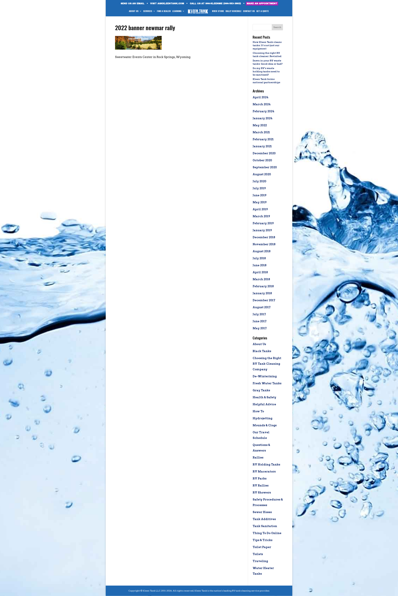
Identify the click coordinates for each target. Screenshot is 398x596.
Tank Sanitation (265, 526)
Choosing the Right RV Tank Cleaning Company (267, 363)
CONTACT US (249, 11)
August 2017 (262, 307)
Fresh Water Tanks (267, 383)
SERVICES (147, 11)
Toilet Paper (262, 547)
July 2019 (259, 188)
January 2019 (262, 230)
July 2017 (259, 314)
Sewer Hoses (262, 512)
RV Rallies (260, 485)
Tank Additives (264, 519)
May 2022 (260, 125)
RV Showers (262, 492)
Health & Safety (264, 397)
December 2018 (264, 237)
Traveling (260, 561)
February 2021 (263, 139)
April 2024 (260, 97)
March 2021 (261, 132)
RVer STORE (218, 11)
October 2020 (262, 160)
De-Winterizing (265, 376)
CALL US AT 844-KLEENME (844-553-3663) (215, 3)
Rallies (258, 457)
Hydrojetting (262, 418)
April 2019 (260, 209)
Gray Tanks (261, 390)
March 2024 (262, 104)
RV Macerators (264, 471)
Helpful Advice (264, 404)
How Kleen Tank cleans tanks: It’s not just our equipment (267, 45)
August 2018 (262, 251)
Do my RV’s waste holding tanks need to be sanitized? (266, 71)
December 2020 (264, 153)
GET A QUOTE (262, 11)
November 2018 (264, 244)
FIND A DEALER (164, 11)
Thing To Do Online (267, 533)
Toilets (258, 554)
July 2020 (259, 181)
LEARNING (176, 11)
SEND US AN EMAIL (132, 3)
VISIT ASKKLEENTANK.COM (167, 3)
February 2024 (263, 111)
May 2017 (260, 328)
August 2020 (262, 174)
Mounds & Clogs (265, 425)
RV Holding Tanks (266, 464)
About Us (259, 344)
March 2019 (261, 216)
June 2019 (259, 195)
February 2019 (263, 223)
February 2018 (263, 286)
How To (258, 411)
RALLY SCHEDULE (233, 11)
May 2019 (259, 202)
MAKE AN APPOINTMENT (262, 3)
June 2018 (259, 265)
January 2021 (262, 146)
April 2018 (260, 272)
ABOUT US (134, 11)
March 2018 (261, 279)
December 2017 (264, 300)
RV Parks (259, 478)
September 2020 (265, 167)
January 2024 (262, 118)
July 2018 (259, 258)
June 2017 (259, 321)
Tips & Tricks (262, 540)
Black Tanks (262, 351)
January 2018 (262, 293)
